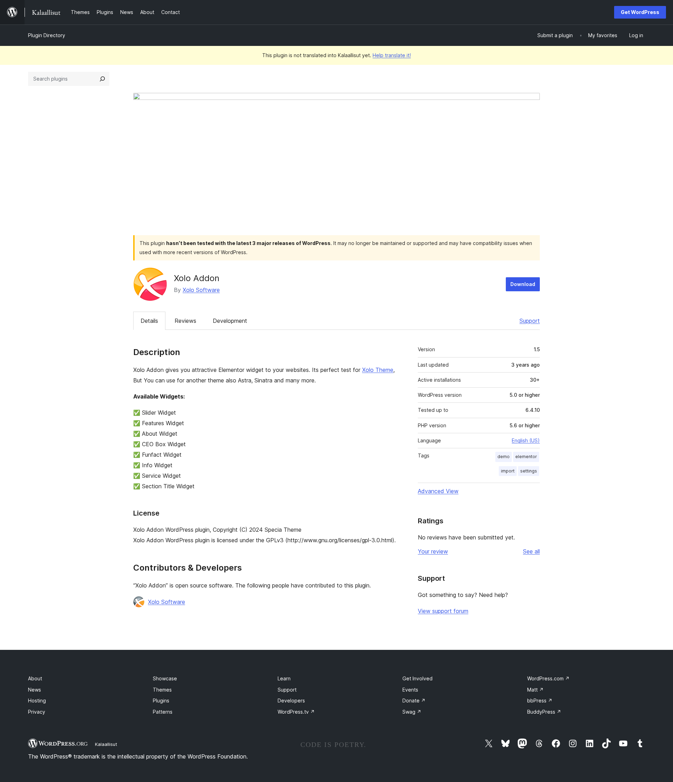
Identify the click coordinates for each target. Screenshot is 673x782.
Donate (414, 700)
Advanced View (438, 491)
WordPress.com (548, 678)
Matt (535, 690)
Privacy (36, 712)
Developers (291, 700)
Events (410, 690)
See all (531, 551)
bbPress (539, 700)
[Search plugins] (102, 79)
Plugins (161, 700)
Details (149, 320)
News (34, 690)
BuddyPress (544, 712)
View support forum (443, 610)
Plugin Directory (46, 35)
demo (503, 456)
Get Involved (417, 678)
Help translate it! (392, 55)
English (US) (526, 440)
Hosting (37, 700)
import (508, 471)
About (35, 678)
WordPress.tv (296, 712)
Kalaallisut (106, 744)
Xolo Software (201, 289)
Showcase (165, 678)
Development (230, 320)
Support (529, 320)
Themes (162, 690)
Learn (284, 678)
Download (522, 284)
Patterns (162, 712)
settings (528, 471)
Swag (411, 712)
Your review (433, 551)
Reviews (185, 320)
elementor (526, 456)
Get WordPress (640, 12)
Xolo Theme (377, 369)
